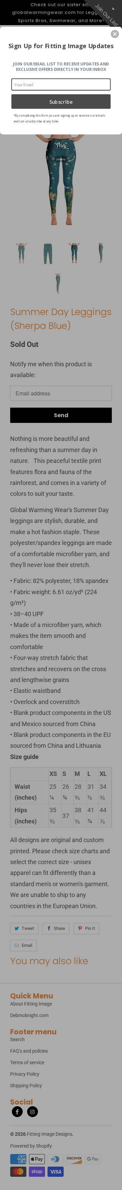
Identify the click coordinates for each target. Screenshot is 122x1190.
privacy (61, 159)
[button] (115, 34)
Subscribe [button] (61, 101)
